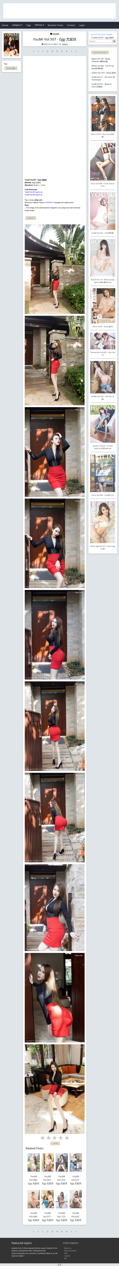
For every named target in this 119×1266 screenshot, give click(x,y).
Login (82, 25)
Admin (65, 44)
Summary (31, 218)
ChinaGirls (101, 34)
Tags (28, 25)
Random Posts (55, 25)
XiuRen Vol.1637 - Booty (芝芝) (104, 73)
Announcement (70, 1250)
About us (67, 1248)
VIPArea (39, 25)
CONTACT (49, 202)
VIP (65, 1258)
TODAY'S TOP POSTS (100, 52)
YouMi (56, 33)
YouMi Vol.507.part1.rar (33, 192)
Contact (71, 25)
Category (16, 25)
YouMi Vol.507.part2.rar (33, 195)
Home (5, 25)
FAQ (66, 1253)
